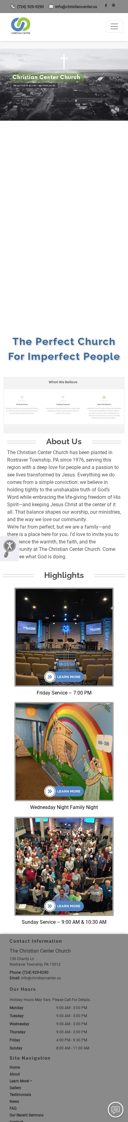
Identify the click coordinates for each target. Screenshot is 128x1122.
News (14, 1101)
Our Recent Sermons (26, 1115)
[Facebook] (106, 5)
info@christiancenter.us (76, 6)
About (15, 1074)
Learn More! (19, 1081)
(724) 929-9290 (30, 6)
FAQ (13, 1108)
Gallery (15, 1088)
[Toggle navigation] (114, 26)
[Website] (113, 5)
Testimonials (20, 1095)
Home (15, 1067)
